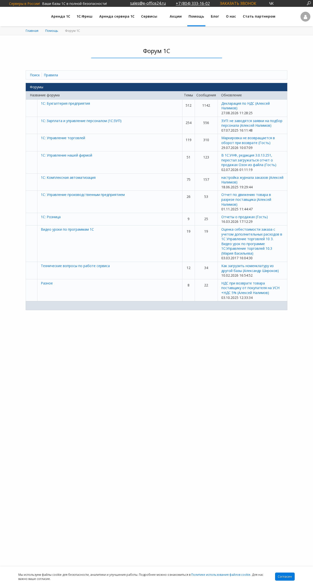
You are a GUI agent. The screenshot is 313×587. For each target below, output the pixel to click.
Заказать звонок (238, 3)
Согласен (285, 576)
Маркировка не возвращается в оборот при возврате (248, 140)
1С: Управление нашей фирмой (66, 155)
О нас (231, 16)
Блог (215, 16)
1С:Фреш (84, 16)
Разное (47, 283)
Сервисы (149, 16)
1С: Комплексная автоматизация (68, 177)
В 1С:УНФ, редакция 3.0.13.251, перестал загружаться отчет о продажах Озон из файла (248, 160)
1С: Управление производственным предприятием (83, 194)
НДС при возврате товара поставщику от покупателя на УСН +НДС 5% (250, 288)
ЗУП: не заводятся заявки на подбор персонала (251, 123)
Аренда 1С (60, 16)
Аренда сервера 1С (116, 16)
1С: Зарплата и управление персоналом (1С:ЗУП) (81, 120)
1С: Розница (51, 216)
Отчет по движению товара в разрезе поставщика (246, 199)
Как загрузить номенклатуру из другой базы (250, 268)
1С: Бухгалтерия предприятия (65, 103)
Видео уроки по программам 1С (67, 229)
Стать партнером (259, 16)
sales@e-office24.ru (148, 3)
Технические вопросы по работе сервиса (75, 265)
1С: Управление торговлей (63, 137)
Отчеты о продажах (244, 216)
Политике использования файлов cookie (220, 575)
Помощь (196, 16)
